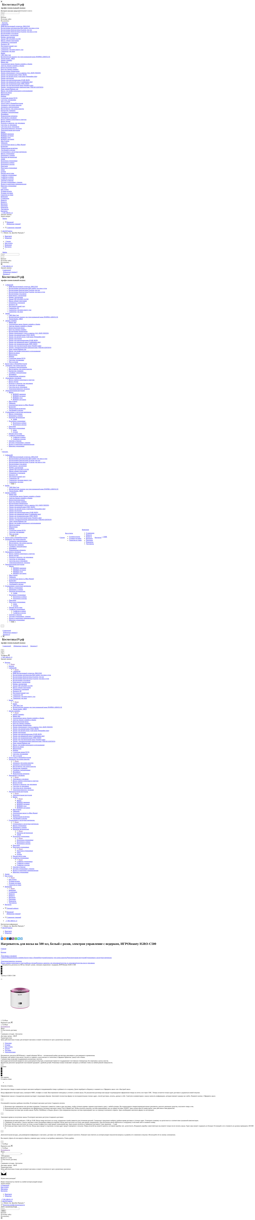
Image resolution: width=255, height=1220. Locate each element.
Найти (3, 1211)
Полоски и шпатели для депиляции (48, 963)
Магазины (4, 1189)
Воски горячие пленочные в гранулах (13, 963)
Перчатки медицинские (25, 833)
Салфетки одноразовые (25, 861)
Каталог (11, 666)
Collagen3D (16, 671)
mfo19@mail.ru (7, 231)
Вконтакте (8, 236)
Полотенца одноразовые (25, 840)
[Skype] (19, 938)
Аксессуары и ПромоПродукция (35, 957)
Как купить (13, 879)
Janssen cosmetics (18, 714)
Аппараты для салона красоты (23, 763)
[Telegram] (21, 938)
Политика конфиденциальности (14, 1205)
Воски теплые (31, 963)
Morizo (19, 800)
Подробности (5, 1026)
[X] (10, 938)
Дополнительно (10, 1052)
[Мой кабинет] (2, 628)
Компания (12, 890)
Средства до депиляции (68, 963)
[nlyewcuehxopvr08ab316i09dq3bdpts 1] (20, 1018)
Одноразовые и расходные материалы (26, 824)
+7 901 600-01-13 (7, 213)
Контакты (4, 1191)
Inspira (15, 704)
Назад (13, 664)
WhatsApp (8, 238)
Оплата (7, 1048)
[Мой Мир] (7, 938)
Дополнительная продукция (22, 795)
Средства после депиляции (85, 963)
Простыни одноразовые (25, 851)
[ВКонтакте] (2, 938)
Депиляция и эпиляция (20, 779)
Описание (8, 1043)
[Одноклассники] (5, 938)
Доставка (8, 1050)
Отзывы (7, 1045)
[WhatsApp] (16, 938)
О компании (5, 1185)
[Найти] (2, 15)
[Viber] (13, 938)
